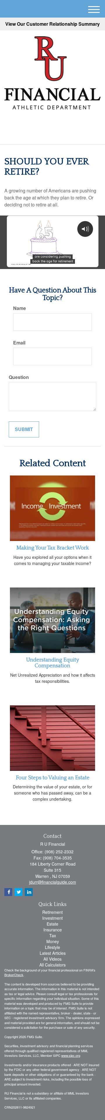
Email (19, 343)
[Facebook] (59, 121)
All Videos (52, 959)
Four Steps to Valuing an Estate (53, 778)
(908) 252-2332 (56, 135)
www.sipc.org (70, 1055)
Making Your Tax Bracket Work (52, 548)
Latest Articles (53, 953)
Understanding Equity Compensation (52, 663)
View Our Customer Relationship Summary (52, 23)
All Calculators (52, 965)
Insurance (52, 930)
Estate (52, 924)
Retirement (52, 912)
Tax (52, 935)
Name (19, 308)
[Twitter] (43, 121)
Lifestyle (52, 947)
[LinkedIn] (52, 121)
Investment (52, 918)
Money (52, 941)
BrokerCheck (13, 974)
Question (19, 377)
